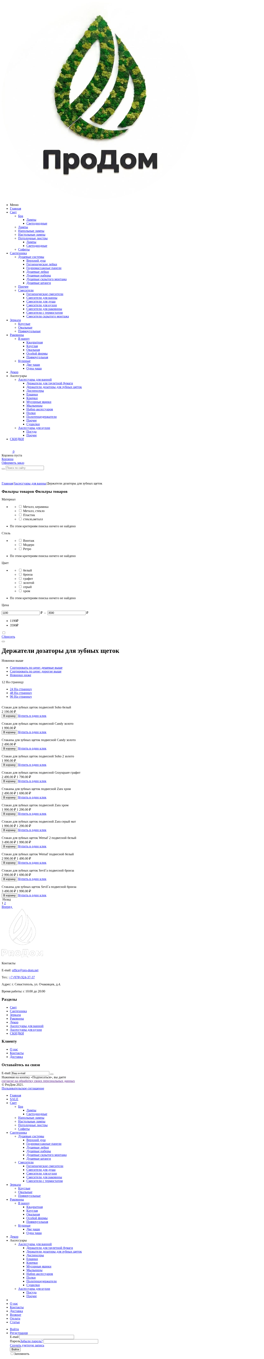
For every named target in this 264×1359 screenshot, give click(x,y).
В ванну (24, 338)
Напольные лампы (31, 231)
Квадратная (34, 342)
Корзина (7, 459)
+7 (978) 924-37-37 (22, 977)
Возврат (15, 1314)
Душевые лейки (37, 271)
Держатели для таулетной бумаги (49, 383)
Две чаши (33, 364)
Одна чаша (34, 368)
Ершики (32, 1259)
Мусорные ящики (38, 402)
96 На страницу (21, 696)
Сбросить (8, 636)
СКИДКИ (17, 439)
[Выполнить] (51, 1074)
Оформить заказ (13, 462)
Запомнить (21, 1353)
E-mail (6, 1073)
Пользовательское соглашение (23, 1088)
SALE (14, 1099)
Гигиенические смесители (44, 294)
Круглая (32, 346)
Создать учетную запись (27, 1345)
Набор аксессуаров (39, 409)
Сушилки (33, 424)
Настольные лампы (31, 234)
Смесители (26, 290)
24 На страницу (21, 689)
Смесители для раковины (44, 309)
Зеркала (15, 320)
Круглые (24, 323)
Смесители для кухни (41, 305)
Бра (20, 216)
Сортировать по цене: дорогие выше (35, 671)
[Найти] (3, 468)
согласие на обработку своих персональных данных (38, 1081)
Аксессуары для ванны (30, 483)
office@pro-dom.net (25, 970)
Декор (14, 372)
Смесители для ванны (41, 297)
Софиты (24, 249)
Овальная (33, 350)
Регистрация (19, 1333)
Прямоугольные (29, 331)
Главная (15, 208)
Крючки (32, 398)
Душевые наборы (38, 275)
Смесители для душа (40, 301)
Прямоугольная (37, 357)
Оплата (15, 1318)
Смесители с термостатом (44, 312)
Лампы (31, 219)
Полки (31, 413)
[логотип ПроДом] (100, 198)
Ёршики (32, 394)
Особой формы (37, 353)
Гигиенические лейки (41, 264)
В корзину (9, 716)
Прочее (23, 286)
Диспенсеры (35, 390)
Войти (14, 1329)
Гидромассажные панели (43, 268)
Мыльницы (34, 405)
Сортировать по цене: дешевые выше (36, 667)
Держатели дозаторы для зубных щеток (54, 387)
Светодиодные (36, 223)
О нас (14, 1049)
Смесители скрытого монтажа (47, 316)
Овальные (25, 327)
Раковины (17, 335)
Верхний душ (36, 260)
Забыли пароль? (31, 1341)
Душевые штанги (38, 283)
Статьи (15, 1322)
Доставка (16, 1056)
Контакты (17, 1053)
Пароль (15, 1341)
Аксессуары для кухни (34, 428)
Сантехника (18, 253)
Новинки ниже (20, 675)
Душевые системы (31, 257)
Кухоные (24, 361)
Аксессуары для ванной (35, 379)
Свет (13, 212)
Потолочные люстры (33, 238)
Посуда (31, 431)
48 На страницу (21, 693)
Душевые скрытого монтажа (46, 279)
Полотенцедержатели (41, 416)
